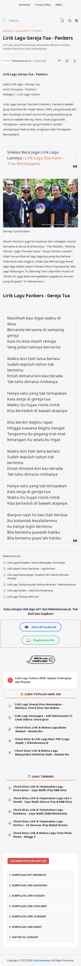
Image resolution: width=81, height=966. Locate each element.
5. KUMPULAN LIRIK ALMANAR (27, 916)
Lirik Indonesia (41, 960)
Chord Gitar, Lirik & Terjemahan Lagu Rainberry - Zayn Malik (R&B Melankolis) (40, 811)
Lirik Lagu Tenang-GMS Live (23, 596)
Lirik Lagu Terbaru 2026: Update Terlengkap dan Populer (43, 680)
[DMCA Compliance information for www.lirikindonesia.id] (40, 663)
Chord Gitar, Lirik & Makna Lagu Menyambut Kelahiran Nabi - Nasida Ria (42, 752)
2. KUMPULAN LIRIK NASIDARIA (28, 885)
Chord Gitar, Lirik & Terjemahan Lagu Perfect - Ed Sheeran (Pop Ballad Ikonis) (40, 823)
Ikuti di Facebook (43, 627)
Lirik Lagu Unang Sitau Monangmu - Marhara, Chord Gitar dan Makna (39, 706)
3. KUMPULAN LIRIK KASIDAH (27, 895)
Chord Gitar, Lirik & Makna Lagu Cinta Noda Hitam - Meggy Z (42, 834)
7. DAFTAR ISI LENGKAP (23, 937)
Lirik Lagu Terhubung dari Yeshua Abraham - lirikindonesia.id (41, 584)
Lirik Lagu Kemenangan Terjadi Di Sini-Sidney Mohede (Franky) (38, 576)
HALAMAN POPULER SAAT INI (28, 861)
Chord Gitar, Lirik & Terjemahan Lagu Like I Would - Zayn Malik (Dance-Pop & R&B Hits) (42, 800)
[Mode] (70, 21)
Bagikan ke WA (44, 640)
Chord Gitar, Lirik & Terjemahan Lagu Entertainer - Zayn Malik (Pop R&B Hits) (39, 788)
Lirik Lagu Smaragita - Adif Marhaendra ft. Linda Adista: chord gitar (44, 717)
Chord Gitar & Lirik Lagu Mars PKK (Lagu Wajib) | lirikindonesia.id (42, 741)
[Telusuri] (4, 21)
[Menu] (76, 20)
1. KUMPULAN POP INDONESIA (27, 875)
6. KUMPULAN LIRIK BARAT (25, 927)
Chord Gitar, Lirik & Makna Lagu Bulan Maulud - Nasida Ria (40, 729)
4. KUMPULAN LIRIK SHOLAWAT (28, 906)
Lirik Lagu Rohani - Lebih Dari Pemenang (30, 590)
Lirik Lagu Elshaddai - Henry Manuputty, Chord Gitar (36, 562)
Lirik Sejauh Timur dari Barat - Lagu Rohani (31, 568)
